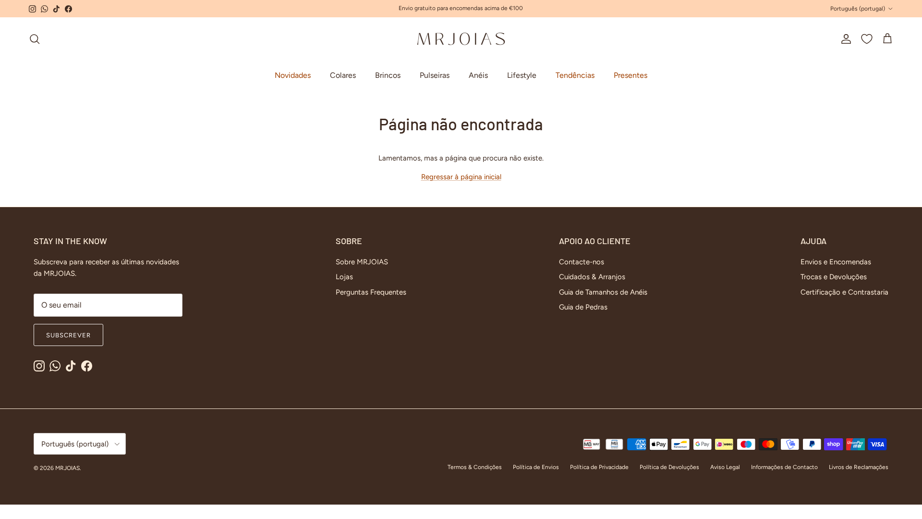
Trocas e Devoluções (834, 276)
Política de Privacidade (599, 467)
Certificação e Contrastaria (844, 292)
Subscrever (68, 335)
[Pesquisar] (34, 39)
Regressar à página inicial (461, 177)
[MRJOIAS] (461, 39)
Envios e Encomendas (836, 262)
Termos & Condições (475, 467)
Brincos (387, 75)
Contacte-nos (581, 262)
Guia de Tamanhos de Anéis (603, 292)
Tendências (575, 75)
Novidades (293, 75)
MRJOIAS (67, 468)
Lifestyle (521, 75)
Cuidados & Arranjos (592, 276)
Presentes (630, 75)
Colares (343, 75)
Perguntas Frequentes (371, 292)
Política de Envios (536, 467)
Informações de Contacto (784, 467)
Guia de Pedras (583, 307)
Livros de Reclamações (858, 467)
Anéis (478, 75)
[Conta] (844, 39)
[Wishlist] (866, 39)
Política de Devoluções (669, 467)
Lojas (344, 276)
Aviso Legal (725, 467)
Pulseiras (434, 75)
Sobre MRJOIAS (362, 262)
